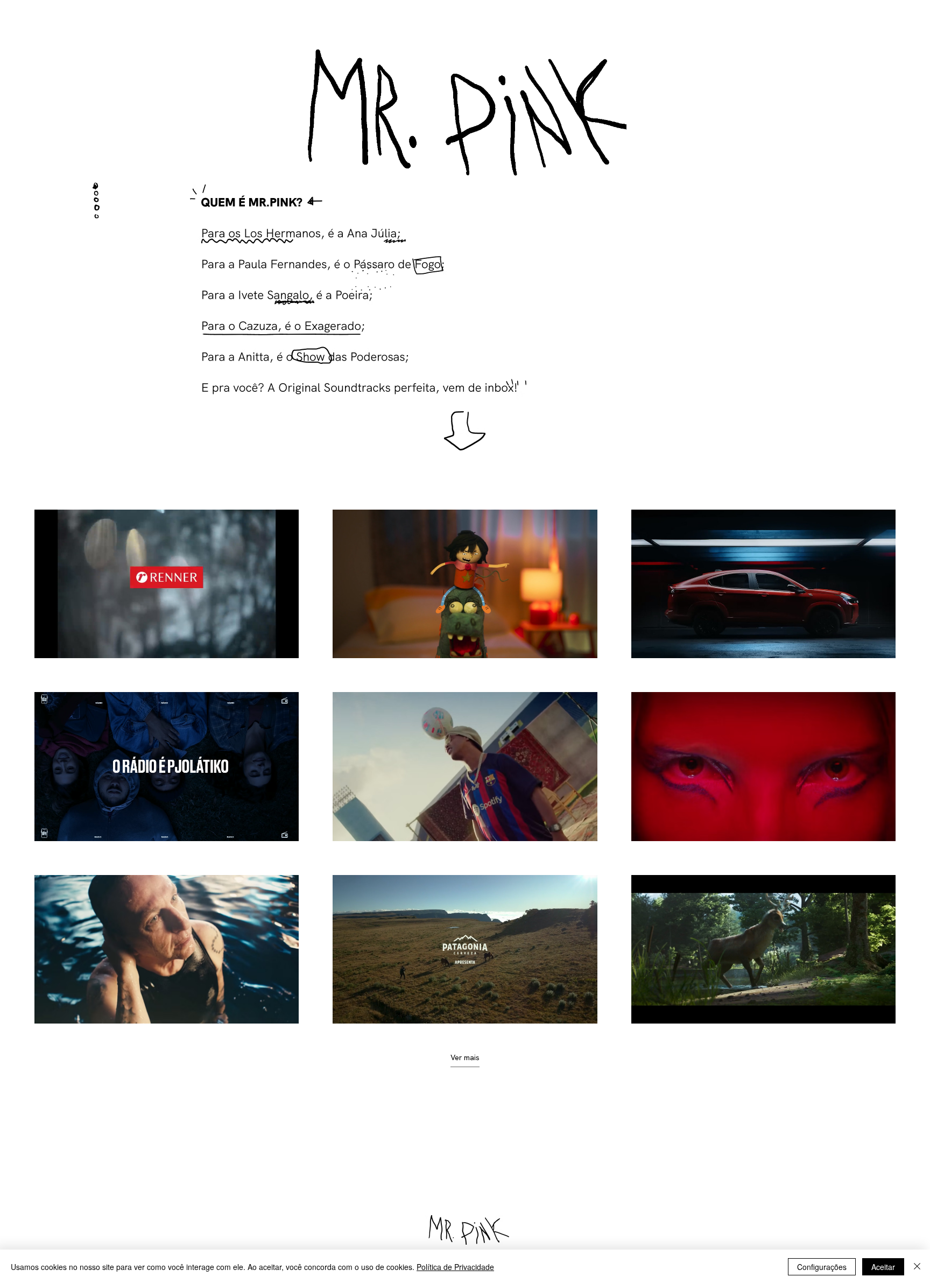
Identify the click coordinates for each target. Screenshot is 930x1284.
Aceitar (883, 1266)
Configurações (822, 1266)
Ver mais (465, 1057)
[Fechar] (917, 1266)
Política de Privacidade (455, 1266)
